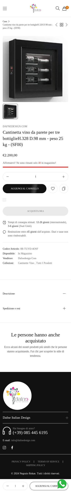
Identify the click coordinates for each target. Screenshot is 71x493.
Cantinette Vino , (27, 263)
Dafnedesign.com (15, 126)
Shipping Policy (35, 465)
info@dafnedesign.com (19, 440)
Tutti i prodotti (44, 263)
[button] (52, 188)
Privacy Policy (21, 461)
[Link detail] (4, 448)
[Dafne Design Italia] (35, 8)
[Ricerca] (58, 8)
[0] (64, 8)
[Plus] (63, 177)
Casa (5, 21)
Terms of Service (48, 461)
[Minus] (7, 177)
